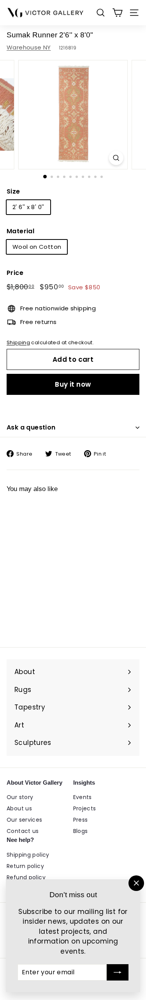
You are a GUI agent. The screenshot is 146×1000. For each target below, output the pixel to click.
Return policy (25, 866)
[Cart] (117, 12)
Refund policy (26, 877)
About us (19, 808)
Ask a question (31, 427)
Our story (20, 797)
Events (82, 797)
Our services (24, 820)
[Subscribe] (117, 972)
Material (20, 231)
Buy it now (73, 384)
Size (13, 191)
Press (80, 820)
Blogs (80, 831)
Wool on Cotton (36, 247)
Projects (84, 808)
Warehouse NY (29, 47)
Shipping (18, 342)
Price (15, 272)
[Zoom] (116, 158)
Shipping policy (28, 855)
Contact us (23, 831)
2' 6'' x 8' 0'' (28, 207)
